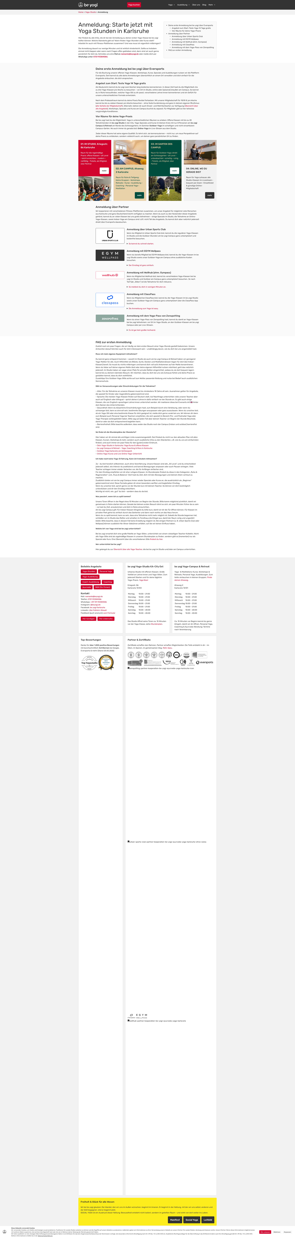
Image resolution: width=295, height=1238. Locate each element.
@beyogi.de (95, 605)
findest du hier (156, 539)
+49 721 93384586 (99, 602)
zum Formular (109, 613)
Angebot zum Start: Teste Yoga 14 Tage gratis (191, 28)
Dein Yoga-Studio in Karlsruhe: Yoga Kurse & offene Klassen (123, 445)
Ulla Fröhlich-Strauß (97, 610)
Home (80, 12)
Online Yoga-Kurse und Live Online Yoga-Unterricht (119, 454)
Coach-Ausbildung (91, 582)
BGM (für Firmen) (102, 587)
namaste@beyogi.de (130, 54)
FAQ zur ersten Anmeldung (180, 50)
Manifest (175, 1219)
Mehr (211, 5)
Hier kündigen (89, 619)
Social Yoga (192, 1219)
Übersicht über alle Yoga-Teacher (128, 549)
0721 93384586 (100, 57)
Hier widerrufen (106, 619)
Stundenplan (156, 624)
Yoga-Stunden (89, 571)
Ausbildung (182, 5)
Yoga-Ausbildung (90, 577)
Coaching (108, 582)
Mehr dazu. (167, 648)
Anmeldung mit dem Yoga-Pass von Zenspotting (193, 47)
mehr (104, 171)
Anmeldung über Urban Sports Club (187, 36)
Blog (204, 5)
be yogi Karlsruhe (97, 607)
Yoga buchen (134, 5)
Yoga (170, 5)
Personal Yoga (106, 571)
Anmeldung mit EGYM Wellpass (185, 39)
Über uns (196, 5)
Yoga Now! (143, 580)
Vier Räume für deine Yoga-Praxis (186, 31)
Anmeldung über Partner (179, 34)
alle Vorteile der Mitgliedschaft (109, 106)
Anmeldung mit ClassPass (183, 45)
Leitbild (208, 1219)
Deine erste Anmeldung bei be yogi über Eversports (190, 25)
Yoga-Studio (90, 12)
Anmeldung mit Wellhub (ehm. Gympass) (189, 42)
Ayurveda (87, 587)
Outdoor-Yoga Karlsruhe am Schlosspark (114, 451)
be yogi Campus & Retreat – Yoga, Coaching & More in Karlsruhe (124, 448)
